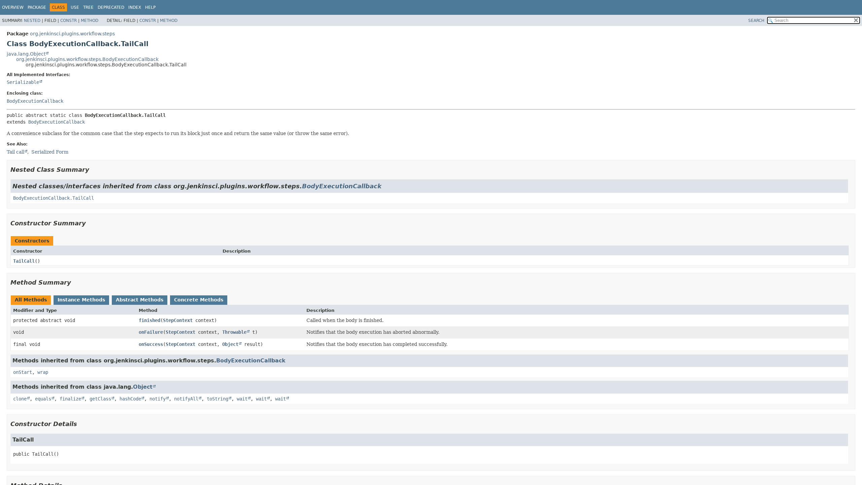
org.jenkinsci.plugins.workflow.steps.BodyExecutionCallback (87, 59)
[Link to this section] (94, 169)
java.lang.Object (26, 54)
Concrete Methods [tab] (198, 299)
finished (149, 320)
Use (75, 7)
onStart (22, 372)
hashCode (130, 398)
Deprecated (111, 7)
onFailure (151, 332)
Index (134, 7)
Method (89, 20)
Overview (13, 7)
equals (43, 398)
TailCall (24, 261)
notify (158, 398)
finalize (70, 398)
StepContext (178, 320)
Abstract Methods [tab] (139, 299)
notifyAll (186, 398)
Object (230, 344)
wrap (42, 372)
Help (150, 7)
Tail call (15, 152)
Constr (68, 20)
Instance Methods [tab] (81, 299)
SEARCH (756, 20)
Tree (88, 7)
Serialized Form (49, 152)
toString (217, 398)
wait (242, 398)
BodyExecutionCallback (35, 101)
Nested (32, 20)
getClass (100, 398)
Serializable (23, 82)
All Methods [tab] (31, 299)
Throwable (234, 332)
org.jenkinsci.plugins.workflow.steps (72, 33)
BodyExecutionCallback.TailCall (53, 198)
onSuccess (151, 344)
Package (37, 7)
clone (20, 398)
